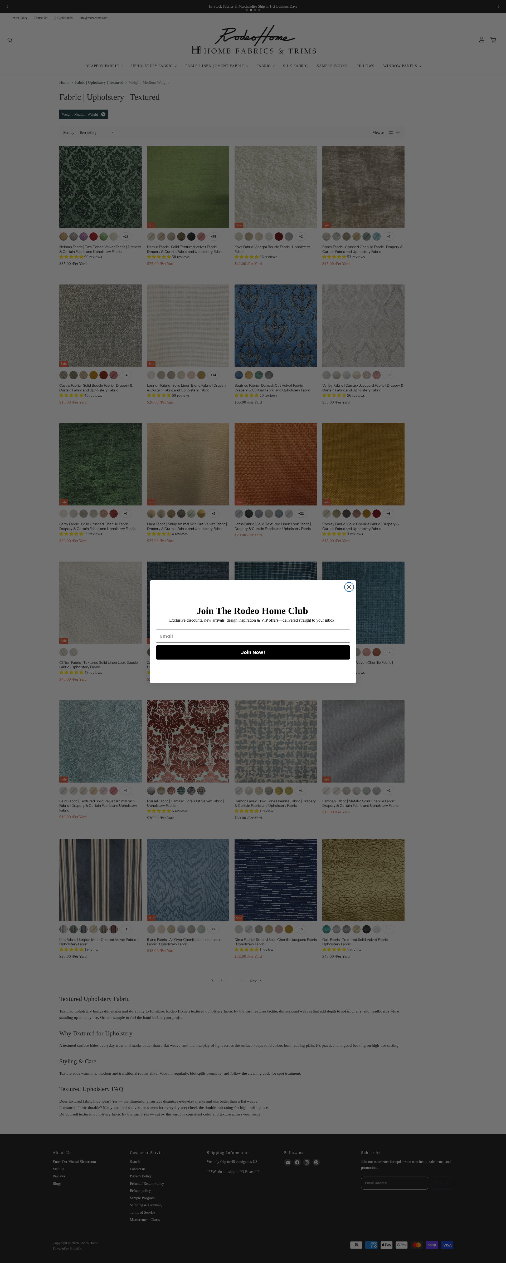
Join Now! (253, 652)
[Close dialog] (349, 587)
